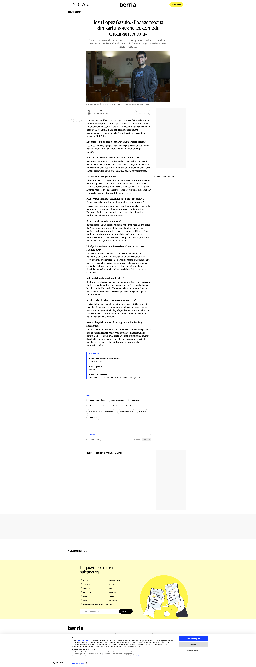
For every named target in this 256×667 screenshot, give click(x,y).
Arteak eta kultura (95, 406)
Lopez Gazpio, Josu (126, 412)
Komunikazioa (135, 400)
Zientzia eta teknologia (97, 400)
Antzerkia (111, 406)
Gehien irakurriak (164, 176)
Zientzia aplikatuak (117, 400)
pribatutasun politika (97, 604)
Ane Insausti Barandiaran (100, 111)
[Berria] (76, 630)
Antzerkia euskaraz (127, 406)
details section (140, 656)
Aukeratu (192, 644)
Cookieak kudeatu (78, 663)
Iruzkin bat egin (95, 439)
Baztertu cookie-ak (193, 650)
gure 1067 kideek (84, 641)
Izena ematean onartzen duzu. (97, 604)
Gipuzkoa (142, 412)
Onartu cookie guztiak (193, 639)
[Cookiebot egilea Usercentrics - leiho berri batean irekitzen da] (58, 663)
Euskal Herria (93, 417)
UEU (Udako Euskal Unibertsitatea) (101, 412)
